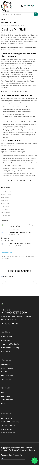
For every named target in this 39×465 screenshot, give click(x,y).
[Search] (36, 14)
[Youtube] (13, 323)
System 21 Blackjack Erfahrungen (13, 152)
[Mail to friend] (21, 181)
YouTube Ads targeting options (20, 232)
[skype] (30, 181)
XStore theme (20, 448)
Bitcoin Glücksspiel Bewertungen (12, 150)
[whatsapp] (27, 181)
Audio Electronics (6, 192)
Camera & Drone (6, 195)
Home (3, 19)
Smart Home (5, 206)
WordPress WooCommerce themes (21, 450)
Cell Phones (5, 197)
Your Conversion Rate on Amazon (21, 243)
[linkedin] (24, 181)
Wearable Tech (5, 215)
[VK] (14, 181)
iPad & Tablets (5, 203)
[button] (21, 6)
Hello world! (5, 238)
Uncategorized (5, 212)
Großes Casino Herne (8, 50)
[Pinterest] (17, 181)
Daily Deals (4, 200)
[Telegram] (17, 323)
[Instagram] (9, 323)
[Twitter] (9, 181)
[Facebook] (11, 181)
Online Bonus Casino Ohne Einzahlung (14, 91)
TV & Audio (4, 209)
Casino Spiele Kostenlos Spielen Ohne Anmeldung (18, 48)
